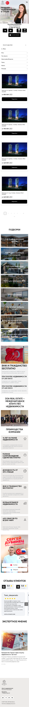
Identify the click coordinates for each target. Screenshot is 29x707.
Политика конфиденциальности (8, 703)
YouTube (15, 565)
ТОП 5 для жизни (14, 295)
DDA (24, 31)
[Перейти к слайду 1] (13, 425)
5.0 (8, 586)
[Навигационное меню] (27, 2)
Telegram (15, 569)
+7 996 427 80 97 (14, 27)
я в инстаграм (15, 35)
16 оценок (23, 588)
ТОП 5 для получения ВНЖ (15, 281)
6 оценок (9, 588)
